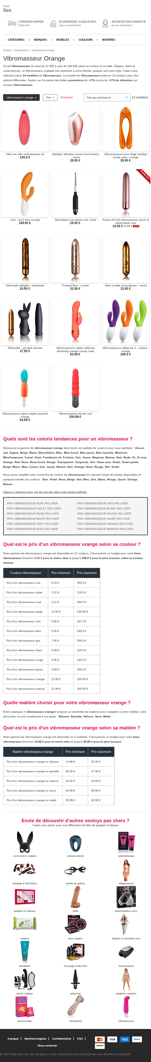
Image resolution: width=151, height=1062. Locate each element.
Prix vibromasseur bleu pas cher (32, 529)
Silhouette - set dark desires (25, 347)
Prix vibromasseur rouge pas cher (104, 513)
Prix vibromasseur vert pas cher (32, 523)
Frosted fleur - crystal (75, 285)
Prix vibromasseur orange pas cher (105, 523)
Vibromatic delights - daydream (25, 285)
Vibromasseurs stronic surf (75, 413)
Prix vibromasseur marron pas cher (105, 529)
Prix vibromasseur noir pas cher (32, 503)
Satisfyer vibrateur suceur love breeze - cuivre (75, 156)
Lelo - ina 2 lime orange (25, 219)
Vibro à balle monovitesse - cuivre (126, 285)
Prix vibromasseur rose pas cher (33, 513)
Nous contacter (47, 1045)
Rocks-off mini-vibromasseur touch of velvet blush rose (126, 221)
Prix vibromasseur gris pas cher (102, 503)
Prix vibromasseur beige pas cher (33, 518)
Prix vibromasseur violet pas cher (34, 508)
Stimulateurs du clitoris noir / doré (75, 219)
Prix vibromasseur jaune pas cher (103, 518)
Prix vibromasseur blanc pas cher (103, 508)
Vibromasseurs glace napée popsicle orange (25, 415)
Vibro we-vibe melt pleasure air (25, 154)
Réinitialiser (67, 97)
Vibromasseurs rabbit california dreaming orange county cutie (75, 349)
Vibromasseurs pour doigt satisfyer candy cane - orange (125, 156)
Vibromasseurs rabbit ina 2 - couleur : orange (125, 349)
